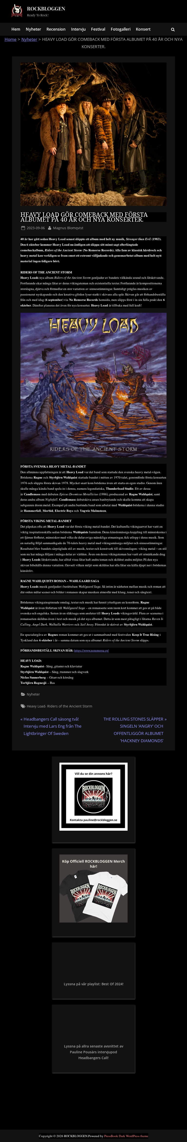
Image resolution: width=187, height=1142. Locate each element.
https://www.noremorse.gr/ (91, 650)
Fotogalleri (121, 29)
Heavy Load (36, 706)
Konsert (143, 29)
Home (11, 39)
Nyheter (33, 29)
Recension (56, 29)
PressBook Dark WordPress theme (126, 1136)
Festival (98, 29)
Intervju (78, 29)
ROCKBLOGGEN (46, 8)
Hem (15, 29)
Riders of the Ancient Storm (69, 706)
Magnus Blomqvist (68, 227)
